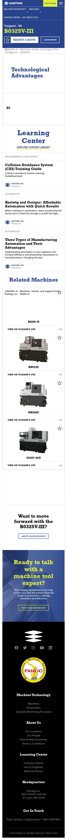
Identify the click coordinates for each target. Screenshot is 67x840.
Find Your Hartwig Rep (33, 607)
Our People (33, 735)
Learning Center (33, 754)
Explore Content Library (33, 147)
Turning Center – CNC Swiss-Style (21, 17)
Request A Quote (24, 39)
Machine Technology (15, 9)
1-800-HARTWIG (50, 819)
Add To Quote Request (33, 536)
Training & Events (33, 763)
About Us (33, 723)
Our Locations (33, 731)
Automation (33, 707)
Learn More (50, 39)
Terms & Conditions (33, 743)
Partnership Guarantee (33, 739)
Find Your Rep (50, 3)
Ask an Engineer (33, 767)
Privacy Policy (52, 833)
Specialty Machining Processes (33, 711)
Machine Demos (33, 771)
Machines (34, 9)
